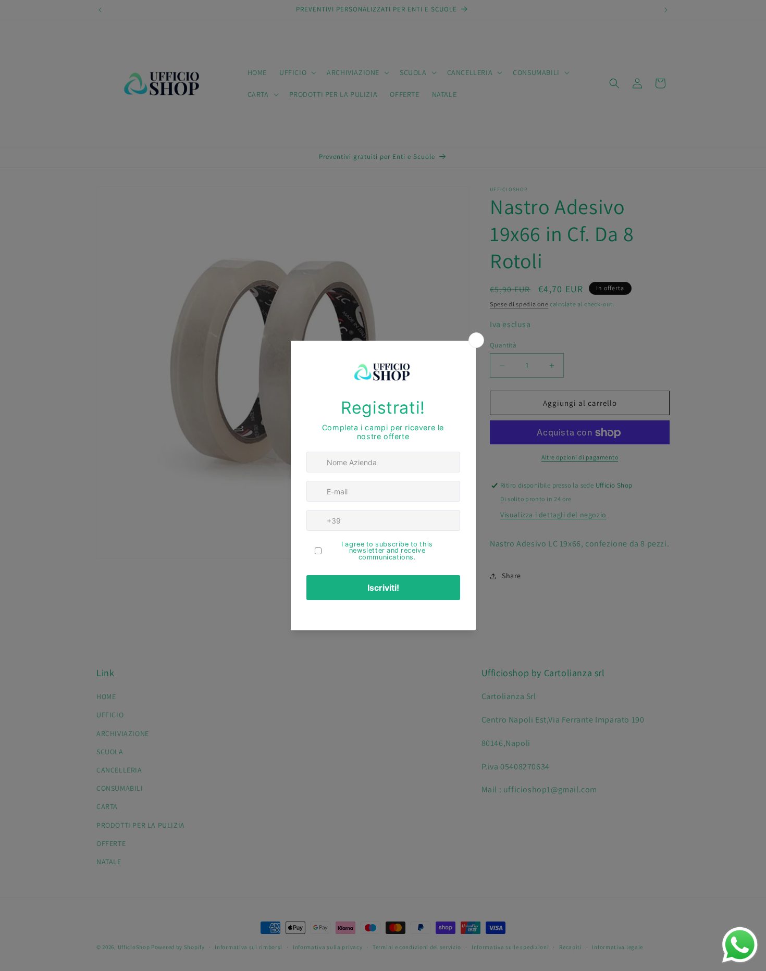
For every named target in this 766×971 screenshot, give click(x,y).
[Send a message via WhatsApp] (740, 945)
